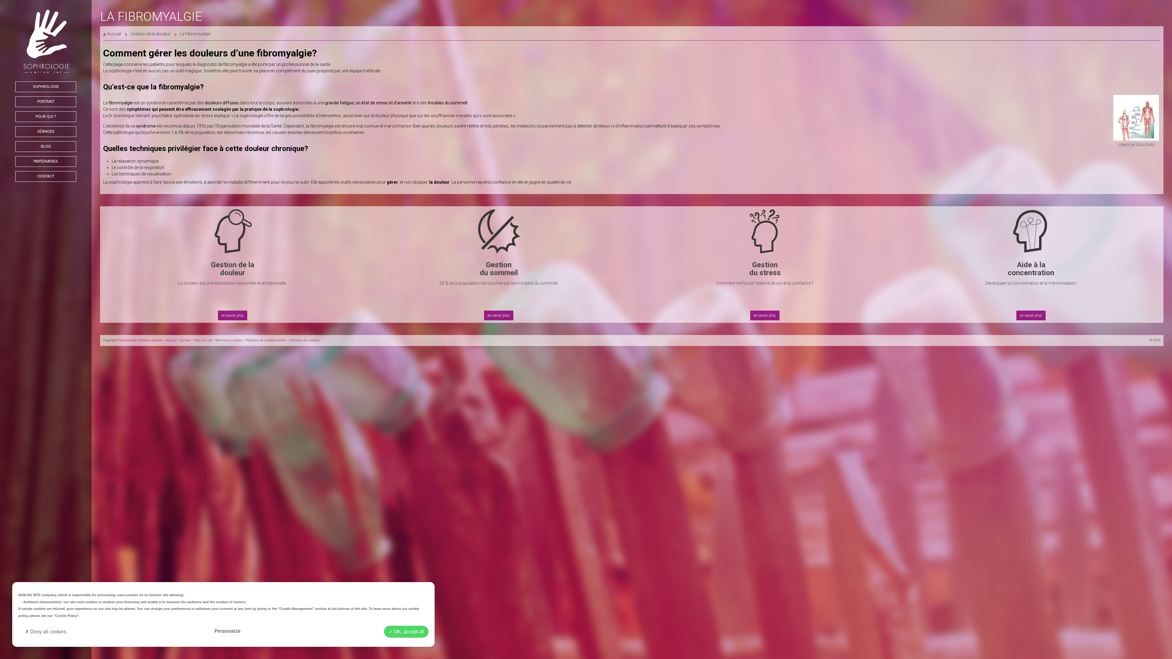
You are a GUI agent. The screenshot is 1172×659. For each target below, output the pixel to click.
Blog (46, 146)
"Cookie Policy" (66, 616)
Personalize (228, 631)
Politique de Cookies (304, 340)
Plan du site (203, 340)
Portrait (46, 101)
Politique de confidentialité (266, 340)
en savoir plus (233, 315)
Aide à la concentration (1031, 269)
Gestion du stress (765, 269)
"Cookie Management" (296, 608)
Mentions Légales (229, 340)
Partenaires (46, 161)
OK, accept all (408, 631)
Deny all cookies (47, 631)
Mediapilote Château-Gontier (141, 340)
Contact (45, 176)
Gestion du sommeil (499, 269)
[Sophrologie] (46, 43)
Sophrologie (46, 86)
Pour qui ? (46, 116)
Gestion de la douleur (150, 33)
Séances (45, 131)
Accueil (114, 33)
